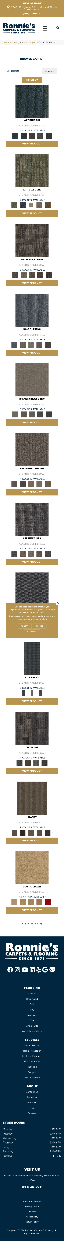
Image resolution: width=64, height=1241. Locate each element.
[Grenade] (22, 344)
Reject (39, 626)
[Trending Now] (32, 379)
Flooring (15, 42)
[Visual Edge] (32, 240)
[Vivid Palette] (47, 205)
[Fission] (39, 344)
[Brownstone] (32, 135)
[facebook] (10, 970)
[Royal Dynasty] (47, 902)
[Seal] (47, 344)
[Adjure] (47, 832)
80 (36, 924)
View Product (32, 144)
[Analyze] (22, 832)
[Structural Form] (48, 274)
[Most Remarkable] (22, 205)
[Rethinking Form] (40, 274)
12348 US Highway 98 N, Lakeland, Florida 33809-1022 (33, 8)
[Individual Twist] (32, 274)
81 (41, 924)
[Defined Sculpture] (23, 274)
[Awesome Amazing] (39, 205)
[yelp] (38, 970)
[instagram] (17, 970)
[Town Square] (32, 693)
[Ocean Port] (23, 135)
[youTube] (24, 970)
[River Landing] (32, 588)
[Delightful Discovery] (32, 170)
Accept (25, 626)
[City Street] (48, 135)
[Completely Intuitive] (31, 484)
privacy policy (31, 616)
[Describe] (31, 832)
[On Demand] (40, 414)
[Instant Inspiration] (47, 484)
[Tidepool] (32, 101)
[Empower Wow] (39, 484)
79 (32, 924)
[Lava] (31, 344)
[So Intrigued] (32, 449)
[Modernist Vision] (31, 205)
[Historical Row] (40, 693)
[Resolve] (32, 797)
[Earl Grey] (40, 135)
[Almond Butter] (31, 902)
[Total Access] (48, 414)
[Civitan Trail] (28, 762)
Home (6, 42)
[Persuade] (39, 832)
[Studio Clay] (39, 902)
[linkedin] (32, 970)
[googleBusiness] (45, 970)
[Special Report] (23, 414)
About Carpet (29, 42)
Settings (32, 631)
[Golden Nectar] (22, 902)
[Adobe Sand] (32, 867)
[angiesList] (52, 969)
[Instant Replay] (32, 414)
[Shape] (32, 310)
